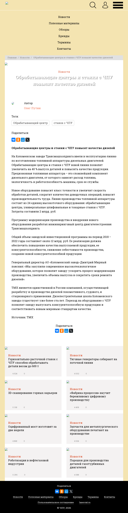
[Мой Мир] (23, 140)
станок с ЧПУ (63, 123)
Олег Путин (32, 108)
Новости (64, 17)
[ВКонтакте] (14, 140)
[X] (28, 140)
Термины (64, 42)
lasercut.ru (84, 503)
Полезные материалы (64, 23)
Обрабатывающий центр (30, 123)
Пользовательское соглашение (56, 503)
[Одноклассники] (18, 140)
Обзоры (64, 29)
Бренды (64, 36)
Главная (12, 57)
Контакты (64, 48)
